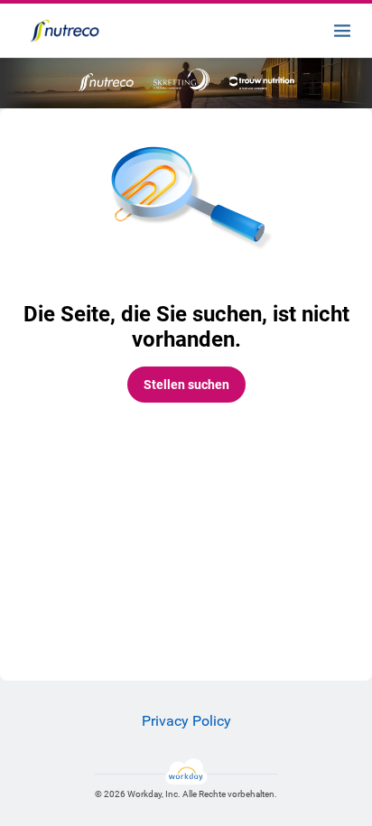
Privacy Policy (186, 720)
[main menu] (342, 31)
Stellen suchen (186, 384)
